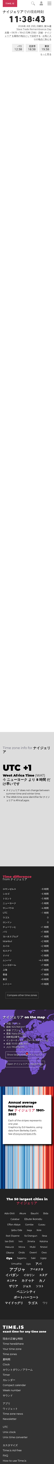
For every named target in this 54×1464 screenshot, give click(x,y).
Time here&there (13, 1343)
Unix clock (9, 1432)
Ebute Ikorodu (33, 1219)
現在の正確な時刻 (13, 1338)
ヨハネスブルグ (10, 936)
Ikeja (29, 1230)
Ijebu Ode (16, 1230)
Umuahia (16, 1263)
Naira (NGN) (18, 1033)
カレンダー (9, 1380)
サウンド (8, 1395)
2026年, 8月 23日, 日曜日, (34, 26)
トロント (7, 898)
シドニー (7, 984)
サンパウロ (8, 908)
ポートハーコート (26, 1297)
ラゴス (6, 917)
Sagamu (21, 1258)
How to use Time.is (14, 1460)
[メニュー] (49, 3)
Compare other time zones (22, 995)
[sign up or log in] (41, 4)
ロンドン (7, 922)
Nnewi (43, 1247)
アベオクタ (36, 1269)
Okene (10, 1252)
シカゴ (6, 894)
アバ (38, 1263)
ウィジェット (10, 1408)
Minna (22, 1247)
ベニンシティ (26, 1292)
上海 (5, 970)
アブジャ (16, 1030)
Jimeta (31, 1241)
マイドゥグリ (14, 1303)
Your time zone (12, 1349)
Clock (6, 1364)
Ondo (22, 1252)
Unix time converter (15, 1437)
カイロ (6, 946)
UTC (5, 913)
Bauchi (34, 1213)
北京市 (32, 48)
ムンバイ (7, 960)
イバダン (12, 1275)
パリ (18, 48)
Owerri (33, 1252)
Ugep (43, 1258)
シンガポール (9, 965)
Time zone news (13, 1413)
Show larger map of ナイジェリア (24, 1054)
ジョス (27, 1286)
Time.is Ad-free (12, 1450)
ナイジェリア (27, 1203)
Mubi (32, 1247)
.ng (46, 1040)
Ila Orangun (30, 1235)
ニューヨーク (9, 903)
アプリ (6, 1403)
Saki (33, 1258)
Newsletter (9, 1419)
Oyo (9, 1258)
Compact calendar (14, 1385)
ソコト (40, 1286)
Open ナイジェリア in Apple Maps (25, 1064)
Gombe (29, 1224)
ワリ (45, 1302)
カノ (42, 1281)
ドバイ (6, 955)
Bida (45, 1213)
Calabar (15, 1219)
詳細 (40, 32)
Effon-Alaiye (13, 1224)
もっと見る (45, 54)
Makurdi (9, 1247)
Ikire (39, 1230)
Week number (12, 1390)
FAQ (5, 1455)
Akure (22, 1213)
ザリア (13, 1286)
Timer (6, 1374)
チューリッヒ (9, 927)
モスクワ (7, 951)
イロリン (29, 1275)
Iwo (21, 1241)
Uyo (28, 1263)
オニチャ (12, 1280)
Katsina (44, 1241)
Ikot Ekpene (13, 1235)
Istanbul (7, 941)
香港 (5, 974)
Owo (44, 1252)
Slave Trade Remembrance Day (33, 29)
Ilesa (44, 1235)
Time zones (10, 1354)
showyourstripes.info (24, 1134)
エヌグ (43, 1275)
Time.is (10, 3)
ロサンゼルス (9, 889)
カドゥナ (28, 1280)
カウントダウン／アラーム (18, 1369)
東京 (45, 48)
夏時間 (6, 1359)
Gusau (41, 1224)
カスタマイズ (10, 1445)
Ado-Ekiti (9, 1213)
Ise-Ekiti (9, 1241)
